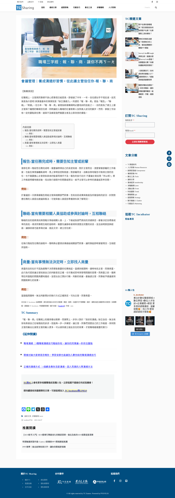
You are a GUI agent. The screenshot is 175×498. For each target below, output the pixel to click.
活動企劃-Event (133, 189)
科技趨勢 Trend (133, 191)
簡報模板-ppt (132, 194)
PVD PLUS (105, 493)
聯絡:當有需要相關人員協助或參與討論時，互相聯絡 (48, 137)
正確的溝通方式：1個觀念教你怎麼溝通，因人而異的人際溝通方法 (58, 366)
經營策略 (64, 7)
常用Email (129, 131)
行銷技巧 (76, 7)
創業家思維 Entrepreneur (136, 170)
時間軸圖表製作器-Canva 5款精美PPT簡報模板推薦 (45, 442)
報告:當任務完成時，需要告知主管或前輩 (43, 130)
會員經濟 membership (135, 182)
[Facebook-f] (152, 2)
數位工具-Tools (133, 176)
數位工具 (88, 7)
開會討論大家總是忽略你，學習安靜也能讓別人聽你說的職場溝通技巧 (60, 355)
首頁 (43, 7)
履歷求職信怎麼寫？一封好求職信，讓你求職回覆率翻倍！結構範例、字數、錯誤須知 (145, 91)
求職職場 (100, 7)
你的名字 (129, 120)
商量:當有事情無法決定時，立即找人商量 (43, 143)
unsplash (61, 306)
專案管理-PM (132, 173)
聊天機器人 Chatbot (135, 201)
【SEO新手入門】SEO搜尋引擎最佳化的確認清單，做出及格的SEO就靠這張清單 (57, 435)
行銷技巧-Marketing (135, 204)
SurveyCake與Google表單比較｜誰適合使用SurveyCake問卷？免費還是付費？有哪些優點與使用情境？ (146, 59)
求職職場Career (37, 416)
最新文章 (53, 7)
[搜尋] (156, 8)
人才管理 (112, 7)
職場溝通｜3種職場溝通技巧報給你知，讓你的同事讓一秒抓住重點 (58, 343)
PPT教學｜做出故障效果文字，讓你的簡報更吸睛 (44, 447)
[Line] (169, 164)
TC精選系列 (132, 164)
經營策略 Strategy (134, 197)
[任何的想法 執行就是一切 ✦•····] (150, 320)
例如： (31, 134)
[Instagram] (157, 2)
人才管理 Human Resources (137, 167)
